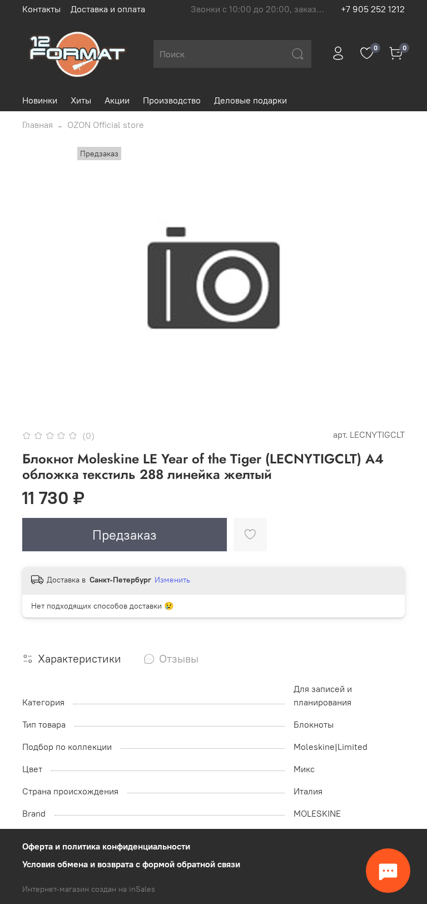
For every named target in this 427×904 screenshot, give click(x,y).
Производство (172, 100)
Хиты (81, 100)
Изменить (172, 580)
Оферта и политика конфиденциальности (106, 846)
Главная (37, 124)
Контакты (41, 8)
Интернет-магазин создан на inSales (88, 889)
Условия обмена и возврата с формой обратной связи (131, 864)
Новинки (39, 100)
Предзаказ (124, 534)
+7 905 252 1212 (373, 8)
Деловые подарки (250, 100)
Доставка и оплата (108, 8)
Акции (117, 100)
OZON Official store (105, 124)
